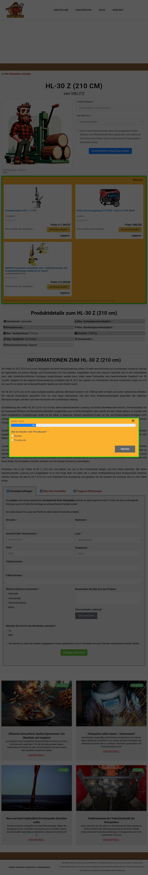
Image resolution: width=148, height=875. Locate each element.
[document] (74, 437)
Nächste (125, 449)
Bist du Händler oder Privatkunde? (29, 431)
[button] (133, 420)
